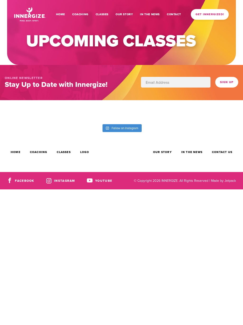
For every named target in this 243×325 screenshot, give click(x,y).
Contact (174, 14)
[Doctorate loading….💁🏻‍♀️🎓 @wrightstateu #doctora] (15, 111)
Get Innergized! (210, 14)
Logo (84, 152)
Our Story (124, 14)
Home (60, 14)
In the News (150, 14)
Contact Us (222, 152)
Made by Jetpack (223, 180)
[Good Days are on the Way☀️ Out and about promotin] (167, 111)
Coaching (80, 14)
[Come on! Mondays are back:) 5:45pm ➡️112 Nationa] (76, 111)
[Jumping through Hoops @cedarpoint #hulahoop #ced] (197, 111)
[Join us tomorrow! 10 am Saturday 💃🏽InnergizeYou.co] (106, 111)
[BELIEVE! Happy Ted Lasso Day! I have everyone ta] (137, 111)
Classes (102, 14)
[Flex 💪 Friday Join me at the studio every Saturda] (228, 111)
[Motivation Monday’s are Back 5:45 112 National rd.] (45, 111)
